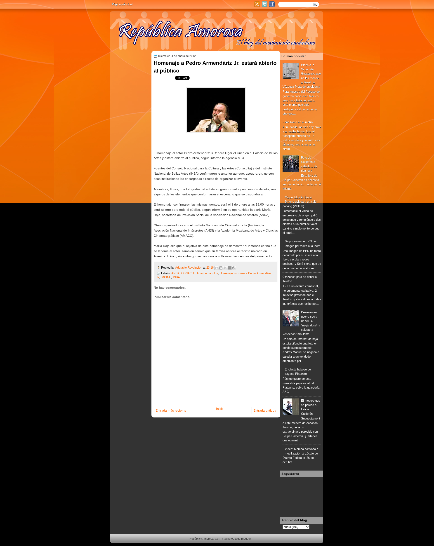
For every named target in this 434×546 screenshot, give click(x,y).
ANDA (175, 273)
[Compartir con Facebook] (229, 268)
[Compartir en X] (225, 268)
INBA (176, 277)
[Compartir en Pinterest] (233, 268)
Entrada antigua (264, 410)
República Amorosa (201, 538)
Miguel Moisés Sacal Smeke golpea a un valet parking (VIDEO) (300, 202)
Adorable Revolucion (189, 267)
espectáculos (209, 273)
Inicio (220, 408)
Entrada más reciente (171, 410)
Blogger (246, 538)
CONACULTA (190, 273)
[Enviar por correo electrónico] (216, 268)
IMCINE (166, 277)
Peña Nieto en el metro (298, 122)
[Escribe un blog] (221, 268)
